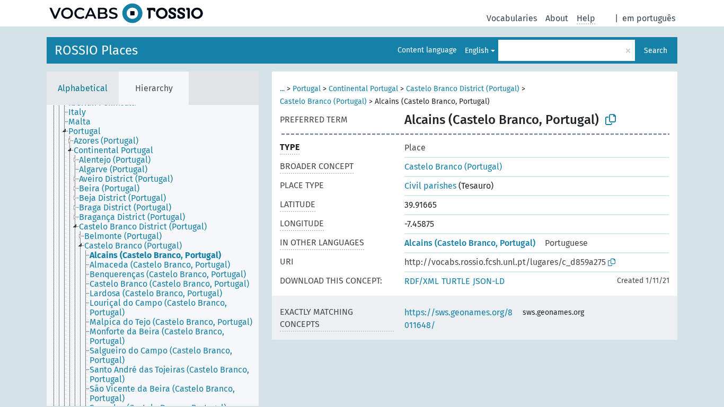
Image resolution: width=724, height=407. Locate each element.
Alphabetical (83, 88)
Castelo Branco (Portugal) (323, 101)
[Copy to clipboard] (610, 120)
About (556, 18)
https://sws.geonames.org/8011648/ (458, 318)
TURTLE (456, 281)
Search (655, 50)
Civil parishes (430, 186)
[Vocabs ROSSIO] (126, 13)
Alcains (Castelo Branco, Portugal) (469, 243)
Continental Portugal (363, 88)
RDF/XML (421, 281)
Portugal (307, 88)
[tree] (153, 255)
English (477, 50)
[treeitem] (81, 112)
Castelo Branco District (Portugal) (462, 88)
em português (648, 18)
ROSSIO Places (96, 50)
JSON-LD (489, 281)
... (282, 88)
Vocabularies (512, 18)
